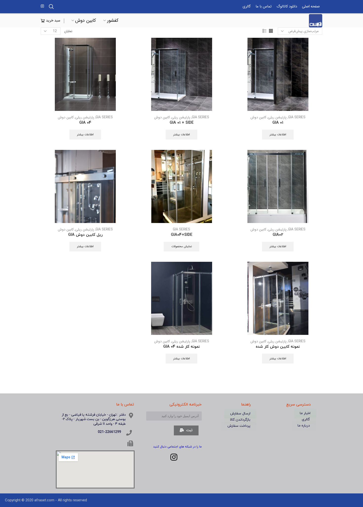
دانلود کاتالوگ (287, 6)
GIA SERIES (296, 117)
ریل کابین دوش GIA (85, 235)
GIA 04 (85, 122)
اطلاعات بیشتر (278, 134)
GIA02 (278, 235)
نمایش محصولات (181, 246)
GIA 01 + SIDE (182, 122)
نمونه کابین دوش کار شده (278, 346)
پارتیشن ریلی (277, 117)
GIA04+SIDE (181, 235)
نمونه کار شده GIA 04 (181, 346)
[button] (305, 413)
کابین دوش (85, 20)
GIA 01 (277, 122)
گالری (246, 6)
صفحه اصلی (311, 6)
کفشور (112, 20)
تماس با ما (264, 6)
